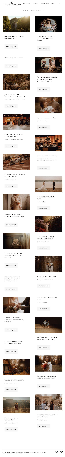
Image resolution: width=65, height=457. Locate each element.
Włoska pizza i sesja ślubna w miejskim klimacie (15, 176)
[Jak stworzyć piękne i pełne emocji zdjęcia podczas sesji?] (48, 363)
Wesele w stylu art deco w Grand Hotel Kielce (14, 136)
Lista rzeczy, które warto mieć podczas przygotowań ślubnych (14, 255)
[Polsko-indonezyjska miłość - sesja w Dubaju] (48, 402)
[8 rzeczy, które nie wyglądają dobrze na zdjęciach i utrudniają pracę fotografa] (48, 143)
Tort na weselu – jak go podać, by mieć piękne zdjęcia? (15, 215)
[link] (44, 10)
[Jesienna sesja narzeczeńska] (48, 105)
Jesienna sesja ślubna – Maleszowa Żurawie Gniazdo (15, 96)
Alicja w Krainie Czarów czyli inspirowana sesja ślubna (46, 38)
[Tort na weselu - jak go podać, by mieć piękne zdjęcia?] (16, 202)
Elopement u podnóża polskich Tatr (12, 419)
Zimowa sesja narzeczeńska (46, 277)
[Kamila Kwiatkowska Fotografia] (11, 3)
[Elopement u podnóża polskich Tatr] (16, 405)
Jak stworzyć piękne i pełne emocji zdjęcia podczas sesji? (47, 377)
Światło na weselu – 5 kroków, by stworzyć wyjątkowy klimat (12, 279)
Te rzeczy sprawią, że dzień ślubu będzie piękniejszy (14, 342)
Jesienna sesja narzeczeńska (46, 118)
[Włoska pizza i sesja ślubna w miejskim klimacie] (16, 162)
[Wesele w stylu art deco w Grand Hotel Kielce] (16, 122)
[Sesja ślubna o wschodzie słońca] (48, 184)
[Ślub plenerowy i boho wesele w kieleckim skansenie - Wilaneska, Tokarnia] (48, 65)
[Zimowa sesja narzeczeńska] (48, 264)
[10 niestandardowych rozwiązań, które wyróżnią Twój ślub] (16, 305)
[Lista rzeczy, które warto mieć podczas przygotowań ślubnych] (16, 241)
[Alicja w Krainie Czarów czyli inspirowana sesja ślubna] (48, 24)
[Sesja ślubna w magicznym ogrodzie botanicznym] (48, 224)
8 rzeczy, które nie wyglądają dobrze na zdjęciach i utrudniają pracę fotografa (47, 158)
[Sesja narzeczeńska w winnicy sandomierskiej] (16, 24)
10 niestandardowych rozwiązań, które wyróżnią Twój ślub (14, 320)
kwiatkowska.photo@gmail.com (12, 454)
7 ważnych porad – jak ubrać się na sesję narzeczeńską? (47, 338)
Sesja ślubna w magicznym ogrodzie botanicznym (46, 238)
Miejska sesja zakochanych (14, 58)
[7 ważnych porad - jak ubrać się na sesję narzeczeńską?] (48, 325)
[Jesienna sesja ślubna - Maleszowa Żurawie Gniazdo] (16, 82)
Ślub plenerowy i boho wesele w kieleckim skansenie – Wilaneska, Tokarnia (47, 79)
